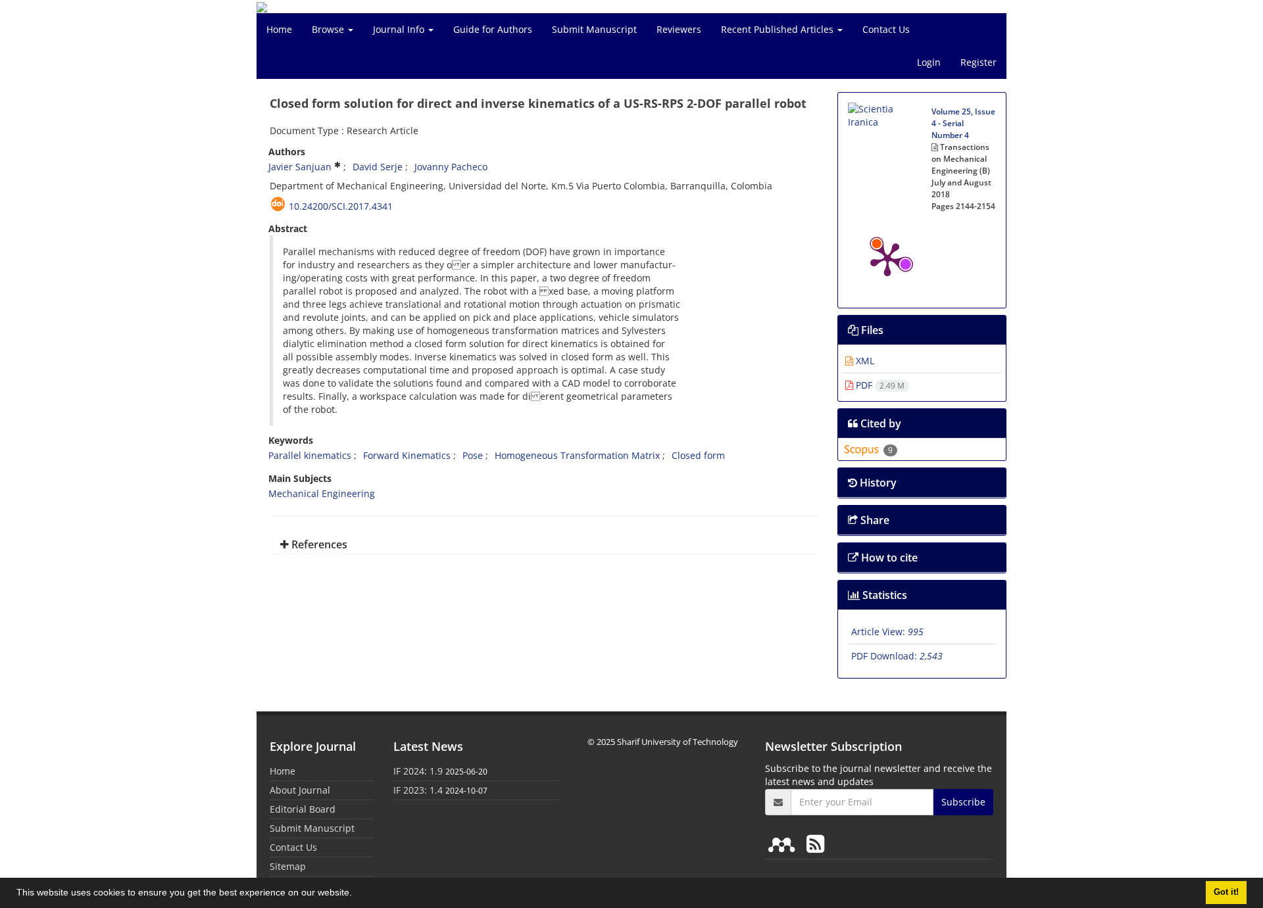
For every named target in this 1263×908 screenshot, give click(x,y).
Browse (329, 29)
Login (929, 62)
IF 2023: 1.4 (418, 790)
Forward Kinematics (407, 455)
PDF (878, 385)
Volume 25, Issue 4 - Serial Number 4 (963, 123)
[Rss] (815, 843)
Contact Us (886, 29)
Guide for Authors (492, 29)
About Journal (300, 790)
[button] (357, 894)
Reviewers (678, 29)
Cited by (879, 423)
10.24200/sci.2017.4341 (341, 206)
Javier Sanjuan (300, 166)
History (877, 482)
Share (873, 520)
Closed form (698, 455)
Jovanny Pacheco (450, 166)
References (318, 544)
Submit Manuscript (594, 29)
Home (279, 29)
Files (870, 330)
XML (863, 360)
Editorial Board (302, 809)
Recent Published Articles (778, 29)
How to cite (888, 557)
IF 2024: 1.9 (418, 771)
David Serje (378, 166)
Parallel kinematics (309, 455)
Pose (472, 455)
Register (978, 62)
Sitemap (288, 866)
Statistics (883, 595)
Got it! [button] (1226, 892)
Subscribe (963, 802)
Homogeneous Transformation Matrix (577, 455)
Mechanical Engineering (321, 493)
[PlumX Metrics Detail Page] (887, 258)
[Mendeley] (784, 843)
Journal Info (400, 29)
